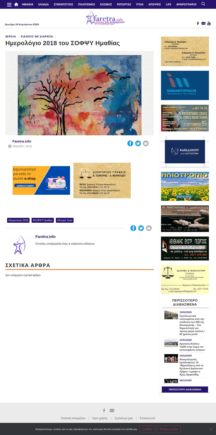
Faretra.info (21, 141)
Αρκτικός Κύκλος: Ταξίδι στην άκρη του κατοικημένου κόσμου (192, 346)
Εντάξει (147, 429)
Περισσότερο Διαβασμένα (185, 389)
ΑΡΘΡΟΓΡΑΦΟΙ (186, 4)
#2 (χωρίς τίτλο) (16, 4)
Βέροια (10, 36)
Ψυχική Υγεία (65, 220)
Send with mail (146, 143)
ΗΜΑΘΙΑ (27, 4)
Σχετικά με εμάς (124, 418)
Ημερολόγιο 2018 (19, 220)
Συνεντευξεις (63, 4)
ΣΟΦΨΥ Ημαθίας (43, 220)
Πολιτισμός (86, 4)
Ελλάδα (43, 4)
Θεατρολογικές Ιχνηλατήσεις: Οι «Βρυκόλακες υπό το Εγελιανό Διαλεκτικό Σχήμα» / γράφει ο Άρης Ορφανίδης (192, 367)
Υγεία (139, 4)
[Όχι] (210, 428)
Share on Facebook (130, 143)
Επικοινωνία (147, 418)
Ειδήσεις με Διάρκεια (37, 36)
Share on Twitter (138, 143)
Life (168, 4)
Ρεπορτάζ (124, 4)
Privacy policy (169, 429)
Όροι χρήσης (100, 418)
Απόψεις (154, 4)
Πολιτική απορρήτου (73, 418)
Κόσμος (106, 4)
